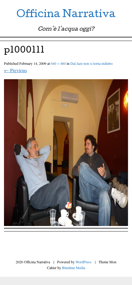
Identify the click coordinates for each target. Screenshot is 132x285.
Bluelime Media (73, 267)
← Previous (15, 70)
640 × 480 (58, 63)
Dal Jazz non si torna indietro (91, 63)
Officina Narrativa (66, 15)
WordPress (83, 261)
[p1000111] (66, 224)
